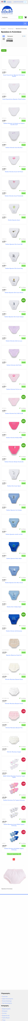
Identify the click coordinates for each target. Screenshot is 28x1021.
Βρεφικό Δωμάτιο (6, 1008)
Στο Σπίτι (4, 1013)
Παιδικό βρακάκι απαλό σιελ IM (14, 534)
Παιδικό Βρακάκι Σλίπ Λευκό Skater (14, 292)
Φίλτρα (3, 50)
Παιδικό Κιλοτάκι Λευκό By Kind (14, 147)
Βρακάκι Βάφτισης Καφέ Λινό (14, 655)
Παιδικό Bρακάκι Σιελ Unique (14, 510)
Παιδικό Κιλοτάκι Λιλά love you (14, 341)
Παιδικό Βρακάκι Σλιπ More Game (14, 582)
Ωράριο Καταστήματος (7, 998)
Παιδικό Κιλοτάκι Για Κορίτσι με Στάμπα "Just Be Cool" (14, 124)
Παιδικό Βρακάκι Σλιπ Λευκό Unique (14, 316)
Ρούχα (3, 1020)
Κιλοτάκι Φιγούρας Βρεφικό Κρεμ (14, 679)
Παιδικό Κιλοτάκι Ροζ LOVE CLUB (14, 413)
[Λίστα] (3, 39)
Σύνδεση (9, 1)
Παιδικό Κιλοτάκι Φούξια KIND (14, 437)
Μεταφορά (4, 1011)
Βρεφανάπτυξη (5, 1015)
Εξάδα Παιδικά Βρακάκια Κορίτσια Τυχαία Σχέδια (14, 776)
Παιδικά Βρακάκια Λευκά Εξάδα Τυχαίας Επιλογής (14, 825)
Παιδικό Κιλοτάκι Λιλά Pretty (14, 365)
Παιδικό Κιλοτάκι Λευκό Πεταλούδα (14, 195)
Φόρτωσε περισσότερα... (13, 854)
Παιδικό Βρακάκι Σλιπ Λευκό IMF (14, 244)
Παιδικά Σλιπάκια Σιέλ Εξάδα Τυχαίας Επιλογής (14, 849)
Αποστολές (5, 996)
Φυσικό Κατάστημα (7, 1001)
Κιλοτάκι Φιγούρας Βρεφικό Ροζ (14, 727)
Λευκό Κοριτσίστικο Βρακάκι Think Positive (14, 99)
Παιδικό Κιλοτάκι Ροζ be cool (14, 389)
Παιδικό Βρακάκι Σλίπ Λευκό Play (14, 268)
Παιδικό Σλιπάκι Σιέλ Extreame (14, 631)
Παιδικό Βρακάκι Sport (14, 220)
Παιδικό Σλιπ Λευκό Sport (14, 486)
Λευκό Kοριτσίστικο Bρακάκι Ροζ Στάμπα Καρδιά (14, 75)
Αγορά (23, 72)
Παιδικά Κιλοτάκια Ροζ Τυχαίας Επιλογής (14, 800)
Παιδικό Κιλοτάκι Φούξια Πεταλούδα (14, 461)
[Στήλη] (3, 36)
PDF (24, 36)
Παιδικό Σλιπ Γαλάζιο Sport (14, 606)
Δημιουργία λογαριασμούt (20, 1)
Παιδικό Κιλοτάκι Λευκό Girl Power (14, 171)
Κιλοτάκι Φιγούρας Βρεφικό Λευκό (14, 703)
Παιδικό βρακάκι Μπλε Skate (14, 558)
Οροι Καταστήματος (7, 1003)
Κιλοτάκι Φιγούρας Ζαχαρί (14, 751)
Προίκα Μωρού (6, 1017)
